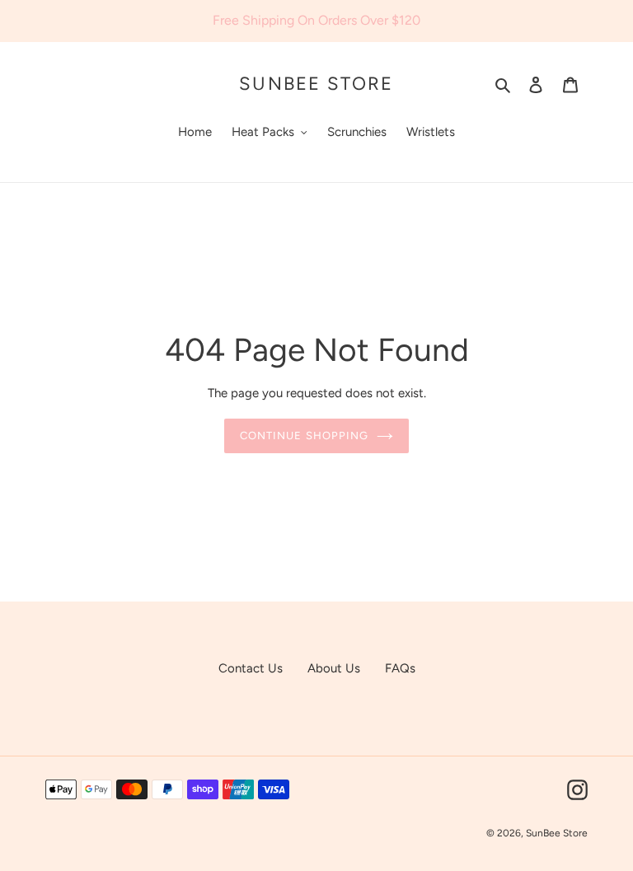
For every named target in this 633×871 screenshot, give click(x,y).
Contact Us (250, 668)
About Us (333, 668)
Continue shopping (304, 435)
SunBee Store (316, 84)
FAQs (400, 668)
